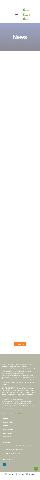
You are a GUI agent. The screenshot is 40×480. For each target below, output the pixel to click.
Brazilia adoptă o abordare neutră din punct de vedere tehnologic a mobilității (19, 320)
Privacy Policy (8, 422)
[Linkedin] (4, 464)
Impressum (7, 437)
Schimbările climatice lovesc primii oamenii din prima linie (19, 102)
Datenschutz (7, 433)
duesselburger (19, 414)
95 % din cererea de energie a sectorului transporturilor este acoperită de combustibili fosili (19, 166)
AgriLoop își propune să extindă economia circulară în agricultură (19, 291)
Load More (20, 344)
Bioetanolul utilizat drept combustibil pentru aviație (18, 262)
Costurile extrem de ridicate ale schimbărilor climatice (19, 198)
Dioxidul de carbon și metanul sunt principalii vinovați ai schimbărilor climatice (17, 230)
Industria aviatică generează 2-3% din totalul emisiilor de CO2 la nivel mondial (19, 130)
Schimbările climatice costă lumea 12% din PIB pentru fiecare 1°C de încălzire (19, 71)
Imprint (5, 425)
